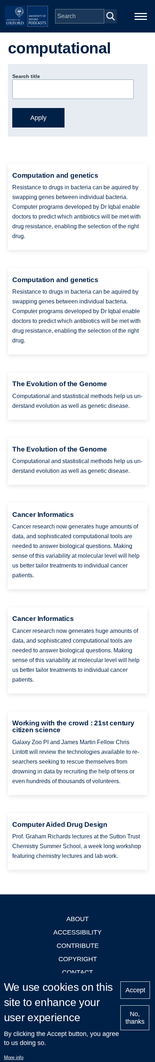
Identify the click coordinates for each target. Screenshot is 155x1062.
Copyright (77, 959)
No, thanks (135, 1017)
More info (13, 1057)
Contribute (78, 945)
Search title (26, 76)
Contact (77, 972)
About (77, 919)
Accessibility (77, 932)
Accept (135, 990)
